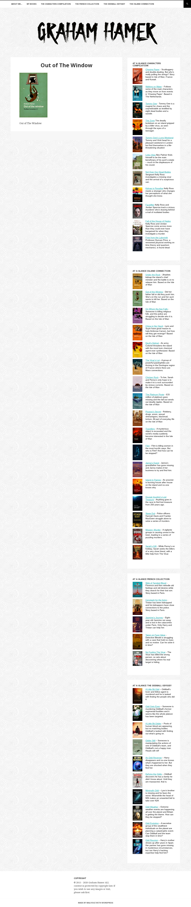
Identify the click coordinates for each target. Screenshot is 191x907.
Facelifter (149, 205)
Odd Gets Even (152, 706)
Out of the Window (154, 292)
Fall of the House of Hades (158, 221)
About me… (16, 4)
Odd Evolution (152, 823)
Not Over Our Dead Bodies (158, 172)
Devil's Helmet (152, 343)
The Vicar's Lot (152, 360)
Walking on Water (153, 86)
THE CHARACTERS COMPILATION (56, 4)
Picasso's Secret (153, 411)
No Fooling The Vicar (155, 652)
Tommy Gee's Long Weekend (159, 138)
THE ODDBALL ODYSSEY (114, 4)
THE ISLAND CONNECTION (142, 4)
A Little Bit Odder (153, 723)
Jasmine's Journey (154, 617)
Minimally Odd (152, 790)
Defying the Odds (153, 774)
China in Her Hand (154, 326)
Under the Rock (152, 274)
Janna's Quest (152, 463)
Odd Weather (151, 807)
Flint (147, 446)
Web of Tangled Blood (155, 583)
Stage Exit (150, 513)
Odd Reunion (151, 840)
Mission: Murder (153, 530)
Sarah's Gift (151, 546)
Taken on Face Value (155, 635)
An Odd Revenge (153, 757)
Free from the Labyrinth (156, 237)
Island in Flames (153, 480)
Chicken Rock (151, 377)
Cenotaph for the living (156, 600)
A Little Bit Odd (152, 689)
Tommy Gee (151, 103)
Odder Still (150, 740)
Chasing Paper (152, 69)
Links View (150, 155)
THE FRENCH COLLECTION (87, 4)
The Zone (150, 120)
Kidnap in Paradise (154, 188)
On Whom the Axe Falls (156, 309)
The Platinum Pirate (154, 394)
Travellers (150, 429)
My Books (31, 4)
